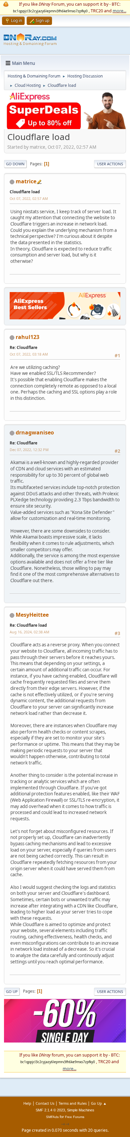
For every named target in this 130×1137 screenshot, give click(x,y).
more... (119, 11)
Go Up (12, 991)
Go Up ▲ (99, 1103)
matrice (26, 181)
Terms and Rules (73, 1103)
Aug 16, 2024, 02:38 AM (29, 631)
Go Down (15, 163)
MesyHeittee (32, 614)
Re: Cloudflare (23, 347)
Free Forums (74, 1117)
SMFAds (52, 1117)
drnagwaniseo (35, 432)
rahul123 (27, 337)
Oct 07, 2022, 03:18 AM (29, 354)
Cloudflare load (25, 192)
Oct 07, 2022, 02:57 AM (29, 198)
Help (27, 1103)
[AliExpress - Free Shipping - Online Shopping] (65, 127)
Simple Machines (80, 1110)
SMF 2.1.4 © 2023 (50, 1110)
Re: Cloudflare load (28, 625)
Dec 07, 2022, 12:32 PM (29, 449)
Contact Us (45, 1103)
